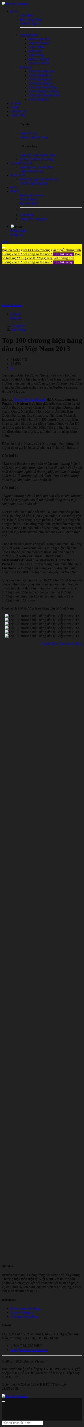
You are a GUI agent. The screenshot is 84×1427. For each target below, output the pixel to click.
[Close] (3, 247)
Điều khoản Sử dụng (25, 1308)
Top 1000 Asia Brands (30, 399)
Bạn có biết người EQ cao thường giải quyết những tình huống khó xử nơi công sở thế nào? (41, 252)
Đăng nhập (18, 230)
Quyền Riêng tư (22, 1312)
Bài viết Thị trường (12, 305)
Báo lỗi (16, 318)
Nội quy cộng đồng (24, 1316)
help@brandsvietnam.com (29, 1350)
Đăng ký (17, 234)
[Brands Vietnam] (15, 4)
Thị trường (18, 329)
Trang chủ (18, 325)
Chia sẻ (16, 314)
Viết (5, 242)
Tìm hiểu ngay (63, 254)
